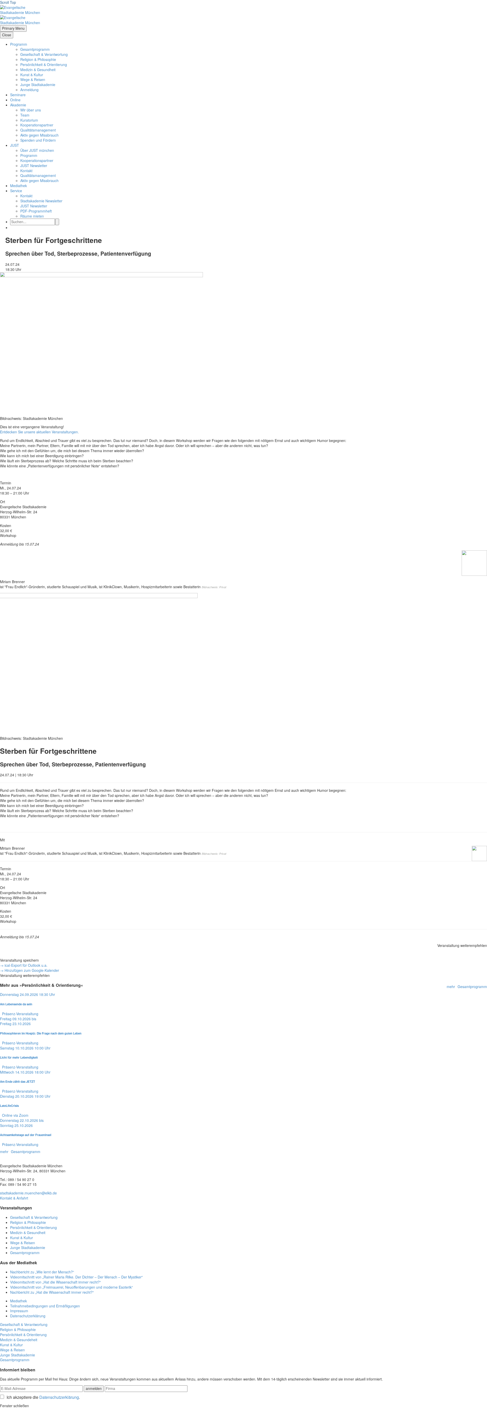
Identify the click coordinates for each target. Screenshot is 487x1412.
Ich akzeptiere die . (43, 1397)
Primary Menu (13, 28)
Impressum (19, 1310)
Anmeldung (29, 89)
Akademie (18, 104)
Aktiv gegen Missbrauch (39, 135)
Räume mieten (32, 216)
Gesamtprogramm (35, 49)
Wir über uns (30, 109)
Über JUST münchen (37, 150)
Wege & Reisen (32, 79)
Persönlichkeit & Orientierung (43, 64)
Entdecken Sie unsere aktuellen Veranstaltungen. (39, 431)
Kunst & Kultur (31, 74)
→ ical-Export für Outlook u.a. (23, 965)
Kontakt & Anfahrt (14, 1198)
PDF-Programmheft (36, 211)
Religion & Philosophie (38, 59)
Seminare (18, 94)
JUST (14, 145)
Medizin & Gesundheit (38, 69)
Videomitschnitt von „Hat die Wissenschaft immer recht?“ (55, 1282)
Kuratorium (29, 120)
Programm (18, 44)
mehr (451, 986)
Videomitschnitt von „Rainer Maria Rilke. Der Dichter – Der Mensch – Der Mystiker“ (76, 1276)
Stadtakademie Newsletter (41, 200)
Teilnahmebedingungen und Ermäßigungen (45, 1305)
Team (24, 115)
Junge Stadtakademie (37, 84)
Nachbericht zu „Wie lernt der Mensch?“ (42, 1271)
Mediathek (18, 185)
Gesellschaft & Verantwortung (44, 54)
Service (16, 190)
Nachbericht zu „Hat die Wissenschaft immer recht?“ (52, 1292)
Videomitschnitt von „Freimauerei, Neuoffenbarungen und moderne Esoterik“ (71, 1287)
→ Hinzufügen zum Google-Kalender (29, 970)
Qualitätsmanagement (38, 130)
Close (6, 34)
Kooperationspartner (36, 124)
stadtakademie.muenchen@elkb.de (28, 1192)
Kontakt (26, 170)
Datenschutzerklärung (27, 1315)
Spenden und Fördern (38, 140)
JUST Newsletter (33, 165)
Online (15, 99)
